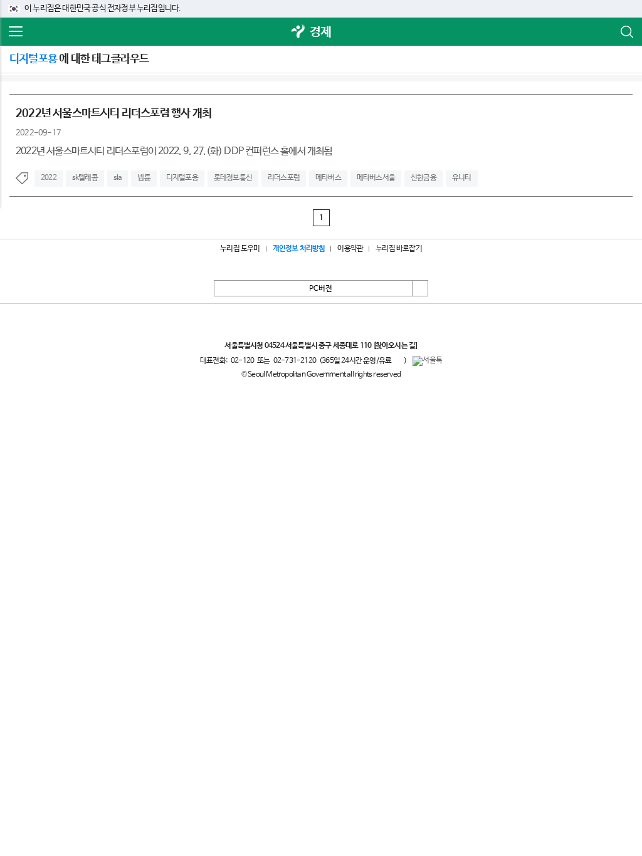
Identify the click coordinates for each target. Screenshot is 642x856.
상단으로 (420, 288)
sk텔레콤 (85, 178)
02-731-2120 (294, 361)
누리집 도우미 (240, 248)
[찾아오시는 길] (395, 346)
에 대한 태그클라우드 (79, 59)
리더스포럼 (284, 178)
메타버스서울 (376, 178)
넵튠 (143, 178)
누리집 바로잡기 (399, 248)
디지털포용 (182, 178)
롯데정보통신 (233, 178)
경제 (320, 32)
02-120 (242, 361)
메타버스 (328, 178)
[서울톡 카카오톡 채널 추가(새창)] (427, 361)
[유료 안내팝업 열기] (397, 360)
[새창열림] (298, 32)
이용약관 (350, 248)
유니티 (461, 178)
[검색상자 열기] (626, 32)
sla (117, 178)
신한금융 (423, 178)
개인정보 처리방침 (299, 248)
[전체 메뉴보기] (15, 32)
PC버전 (320, 288)
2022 (48, 178)
